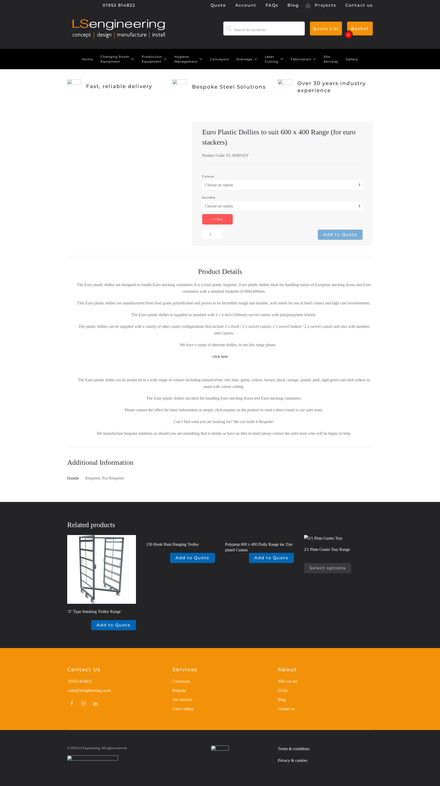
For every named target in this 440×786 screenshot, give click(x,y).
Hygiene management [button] (186, 59)
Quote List (326, 28)
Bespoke (179, 690)
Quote (218, 5)
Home (87, 59)
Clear (219, 219)
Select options (327, 568)
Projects (324, 5)
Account (245, 5)
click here (220, 356)
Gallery (352, 59)
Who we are (287, 681)
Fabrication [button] (301, 59)
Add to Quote (340, 234)
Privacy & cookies (292, 760)
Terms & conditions (293, 749)
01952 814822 (118, 5)
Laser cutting (182, 709)
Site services (182, 699)
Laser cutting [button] (271, 59)
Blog (293, 5)
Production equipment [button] (152, 59)
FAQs (272, 5)
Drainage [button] (244, 59)
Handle (209, 197)
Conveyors (219, 59)
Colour (208, 176)
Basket (360, 28)
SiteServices (331, 59)
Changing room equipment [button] (115, 59)
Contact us (359, 5)
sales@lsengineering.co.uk (89, 690)
